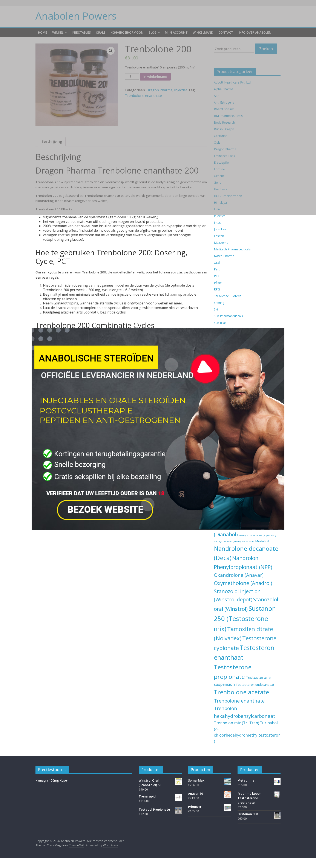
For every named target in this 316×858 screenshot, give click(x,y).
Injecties (219, 216)
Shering (219, 303)
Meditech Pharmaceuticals (232, 249)
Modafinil (262, 541)
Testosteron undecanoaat (255, 684)
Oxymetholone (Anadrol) (243, 583)
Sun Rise (220, 323)
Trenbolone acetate (241, 692)
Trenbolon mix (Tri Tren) (236, 722)
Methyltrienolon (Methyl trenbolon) (234, 541)
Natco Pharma (224, 256)
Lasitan (219, 236)
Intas (217, 222)
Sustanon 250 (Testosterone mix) (245, 618)
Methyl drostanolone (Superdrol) (257, 535)
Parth (217, 269)
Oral (217, 263)
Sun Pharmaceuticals (228, 316)
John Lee (220, 229)
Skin (216, 309)
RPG (217, 289)
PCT (217, 276)
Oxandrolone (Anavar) (239, 575)
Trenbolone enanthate (239, 700)
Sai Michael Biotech (227, 296)
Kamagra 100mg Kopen (52, 780)
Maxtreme (221, 242)
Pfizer (218, 283)
